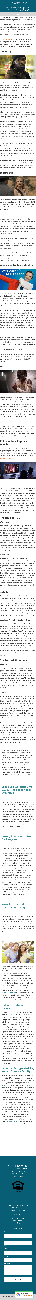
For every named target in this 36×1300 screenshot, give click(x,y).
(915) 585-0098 (19, 1220)
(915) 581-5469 (12, 9)
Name (6, 1232)
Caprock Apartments (9, 993)
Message (7, 1263)
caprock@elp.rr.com (18, 1223)
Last (5, 1245)
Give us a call (13, 1121)
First (5, 1239)
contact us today (6, 458)
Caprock (7, 39)
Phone (6, 1256)
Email (6, 1249)
